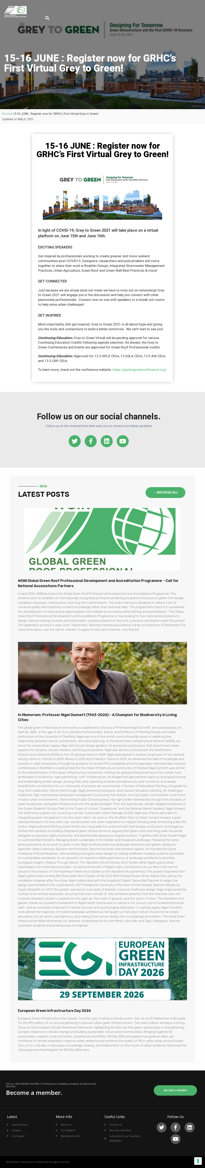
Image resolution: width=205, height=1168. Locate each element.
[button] (21, 24)
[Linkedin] (107, 441)
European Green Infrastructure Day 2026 (54, 1010)
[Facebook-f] (91, 441)
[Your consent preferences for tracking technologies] (198, 1161)
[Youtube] (123, 441)
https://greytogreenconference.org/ (140, 369)
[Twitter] (75, 441)
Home (6, 114)
